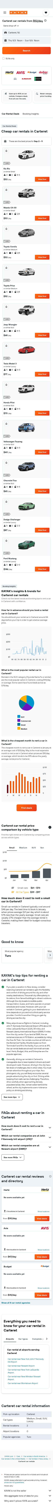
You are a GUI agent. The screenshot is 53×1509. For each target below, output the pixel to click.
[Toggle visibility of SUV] (20, 716)
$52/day (38, 20)
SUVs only (10, 58)
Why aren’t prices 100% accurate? (21, 1500)
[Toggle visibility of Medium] (22, 728)
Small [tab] (12, 847)
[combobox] (11, 25)
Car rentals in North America (34, 1456)
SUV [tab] (34, 847)
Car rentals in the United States (13, 1459)
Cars (18, 1456)
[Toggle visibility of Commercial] (24, 720)
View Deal (42, 179)
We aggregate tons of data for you (21, 1495)
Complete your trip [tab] (41, 1339)
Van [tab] (42, 847)
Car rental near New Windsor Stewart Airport (24, 1378)
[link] (27, 807)
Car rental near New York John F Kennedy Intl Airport (26, 1360)
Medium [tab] (23, 847)
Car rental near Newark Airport (21, 1365)
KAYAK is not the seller (15, 1490)
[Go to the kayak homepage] (18, 12)
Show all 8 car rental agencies (15, 1303)
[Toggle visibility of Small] (21, 724)
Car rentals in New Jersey (38, 1459)
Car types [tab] (23, 1339)
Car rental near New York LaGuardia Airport (23, 1371)
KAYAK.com (9, 1456)
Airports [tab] (10, 1339)
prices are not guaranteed (14, 1482)
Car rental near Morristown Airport (23, 1383)
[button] (5, 12)
